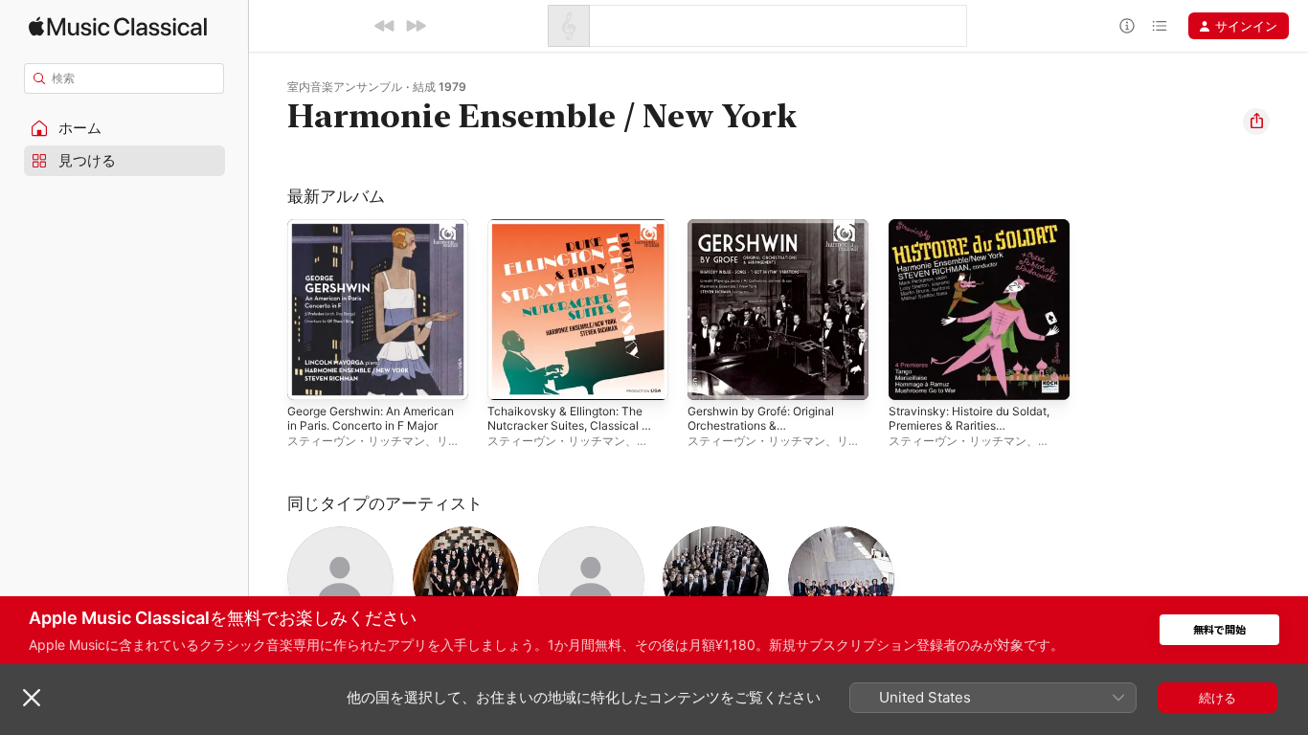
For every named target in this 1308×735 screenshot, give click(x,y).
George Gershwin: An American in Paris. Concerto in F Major (377, 242)
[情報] (1127, 25)
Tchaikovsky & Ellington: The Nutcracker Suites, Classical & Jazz (576, 242)
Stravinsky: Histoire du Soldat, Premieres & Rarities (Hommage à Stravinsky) (979, 242)
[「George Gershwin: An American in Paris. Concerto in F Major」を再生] (311, 376)
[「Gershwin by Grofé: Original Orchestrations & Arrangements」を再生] (711, 376)
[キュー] (1159, 25)
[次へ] (415, 26)
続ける (1217, 697)
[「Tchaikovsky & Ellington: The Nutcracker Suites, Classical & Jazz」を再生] (511, 376)
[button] (124, 128)
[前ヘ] (385, 26)
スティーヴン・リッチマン (356, 441)
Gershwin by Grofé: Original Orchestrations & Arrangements (771, 242)
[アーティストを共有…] (1256, 121)
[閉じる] (31, 697)
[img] (118, 26)
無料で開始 (1219, 630)
